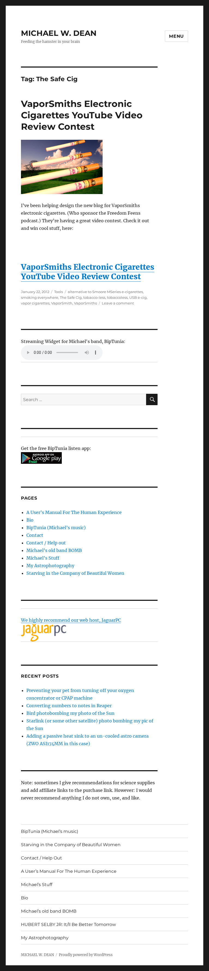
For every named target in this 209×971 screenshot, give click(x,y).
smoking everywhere (39, 297)
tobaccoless (117, 297)
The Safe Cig (71, 297)
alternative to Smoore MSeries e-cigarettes (105, 292)
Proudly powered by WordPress (86, 955)
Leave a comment (118, 303)
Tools (58, 292)
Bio (29, 520)
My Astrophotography (50, 565)
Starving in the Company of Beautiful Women (75, 573)
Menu (176, 36)
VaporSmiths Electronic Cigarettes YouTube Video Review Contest (82, 115)
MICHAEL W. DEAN (59, 33)
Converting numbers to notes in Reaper (69, 705)
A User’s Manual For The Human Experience (74, 512)
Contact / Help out (46, 542)
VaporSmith (61, 303)
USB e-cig (138, 297)
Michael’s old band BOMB (54, 550)
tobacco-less (94, 297)
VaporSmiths (85, 303)
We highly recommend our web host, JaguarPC (71, 620)
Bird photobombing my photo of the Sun (70, 713)
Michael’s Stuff (42, 558)
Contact (34, 535)
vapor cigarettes (35, 303)
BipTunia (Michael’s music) (56, 527)
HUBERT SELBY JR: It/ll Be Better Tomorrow (68, 924)
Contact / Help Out (41, 858)
